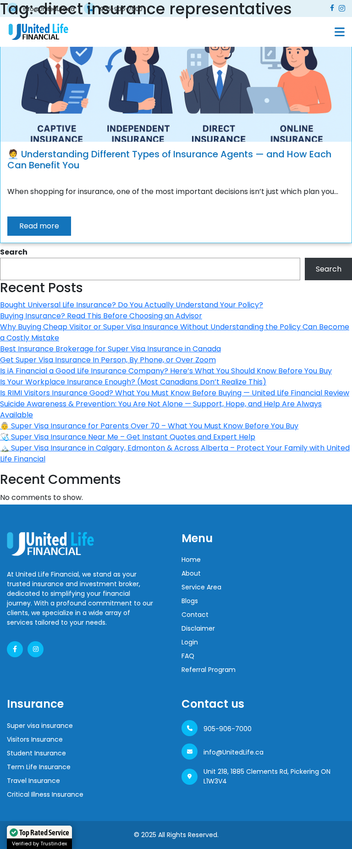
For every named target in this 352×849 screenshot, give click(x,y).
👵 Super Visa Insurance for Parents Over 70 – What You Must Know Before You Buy (149, 426)
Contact (195, 614)
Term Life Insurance (39, 766)
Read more (39, 226)
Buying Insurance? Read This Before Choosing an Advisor (101, 316)
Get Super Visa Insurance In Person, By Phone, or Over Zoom (108, 360)
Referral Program (209, 669)
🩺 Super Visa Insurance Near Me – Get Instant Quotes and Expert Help (127, 437)
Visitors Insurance (35, 739)
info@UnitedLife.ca (234, 752)
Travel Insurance (33, 780)
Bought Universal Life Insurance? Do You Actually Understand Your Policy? (131, 305)
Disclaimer (198, 628)
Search (14, 252)
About (191, 573)
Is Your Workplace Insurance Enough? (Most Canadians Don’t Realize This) (133, 382)
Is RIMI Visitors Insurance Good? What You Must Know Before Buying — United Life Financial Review (174, 393)
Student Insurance (36, 753)
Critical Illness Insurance (45, 794)
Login (190, 642)
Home (191, 559)
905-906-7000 (228, 728)
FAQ (188, 655)
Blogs (190, 600)
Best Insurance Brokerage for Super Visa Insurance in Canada (110, 349)
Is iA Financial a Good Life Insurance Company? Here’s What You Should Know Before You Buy (166, 371)
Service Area (201, 587)
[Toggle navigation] (339, 32)
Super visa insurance (40, 725)
